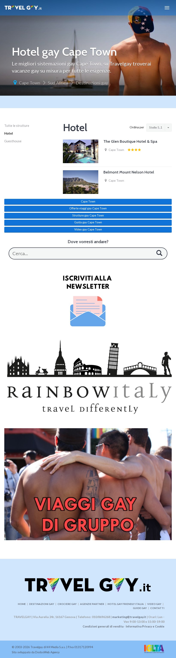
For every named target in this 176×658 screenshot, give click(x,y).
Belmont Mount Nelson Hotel (128, 172)
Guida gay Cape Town (88, 222)
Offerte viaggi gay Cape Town (88, 208)
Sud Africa (58, 82)
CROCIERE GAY (67, 604)
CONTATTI (157, 608)
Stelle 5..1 (155, 127)
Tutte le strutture (16, 125)
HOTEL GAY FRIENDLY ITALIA (126, 604)
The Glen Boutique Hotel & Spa (130, 141)
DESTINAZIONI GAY (41, 604)
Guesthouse (12, 141)
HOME (22, 604)
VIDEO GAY (154, 604)
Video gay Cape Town (88, 229)
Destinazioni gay (92, 82)
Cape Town (29, 82)
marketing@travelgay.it (129, 617)
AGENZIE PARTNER (92, 604)
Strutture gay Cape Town (88, 215)
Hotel (8, 133)
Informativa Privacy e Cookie (145, 626)
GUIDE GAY (140, 608)
